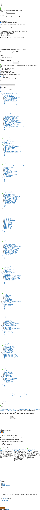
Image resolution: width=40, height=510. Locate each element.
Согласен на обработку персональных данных (9, 22)
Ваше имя (2, 11)
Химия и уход (4, 142)
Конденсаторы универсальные (7, 175)
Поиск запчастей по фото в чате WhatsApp (7, 85)
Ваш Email (2, 14)
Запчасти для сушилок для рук (7, 381)
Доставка (3, 483)
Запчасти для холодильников (7, 143)
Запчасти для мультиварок (6, 344)
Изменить (3, 42)
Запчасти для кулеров (6, 267)
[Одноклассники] (2, 432)
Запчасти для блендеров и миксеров (8, 229)
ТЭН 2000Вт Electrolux (7, 404)
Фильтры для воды (5, 360)
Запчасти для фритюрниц (6, 383)
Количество (2, 18)
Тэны (3, 292)
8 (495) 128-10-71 (3, 81)
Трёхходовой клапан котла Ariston (9, 401)
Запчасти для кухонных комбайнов (8, 240)
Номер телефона (3, 12)
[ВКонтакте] (0, 432)
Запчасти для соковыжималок (7, 376)
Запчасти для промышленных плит (8, 192)
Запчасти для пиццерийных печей (8, 359)
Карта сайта (4, 491)
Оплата (3, 484)
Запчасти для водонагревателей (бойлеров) (9, 93)
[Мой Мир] (3, 432)
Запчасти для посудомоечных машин (8, 272)
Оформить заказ (3, 21)
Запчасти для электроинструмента (8, 361)
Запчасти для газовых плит (7, 368)
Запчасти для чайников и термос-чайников (9, 325)
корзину (7, 509)
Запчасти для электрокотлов (7, 207)
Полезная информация (6, 485)
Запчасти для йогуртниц (6, 380)
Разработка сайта (3, 504)
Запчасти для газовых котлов (7, 352)
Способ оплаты (2, 17)
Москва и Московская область (5, 76)
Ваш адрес (2, 15)
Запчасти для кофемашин (6, 302)
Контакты (1, 492)
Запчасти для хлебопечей (6, 329)
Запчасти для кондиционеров (7, 382)
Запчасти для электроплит (6, 176)
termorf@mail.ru (5, 500)
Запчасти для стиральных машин (8, 106)
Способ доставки (3, 16)
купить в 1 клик (8, 430)
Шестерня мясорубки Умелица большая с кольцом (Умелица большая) (32, 450)
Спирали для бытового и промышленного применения (11, 301)
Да (2, 41)
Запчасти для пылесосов (6, 254)
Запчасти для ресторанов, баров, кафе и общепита (11, 387)
